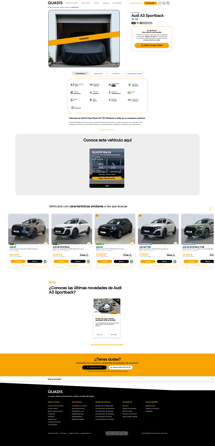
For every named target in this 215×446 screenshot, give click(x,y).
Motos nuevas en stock (55, 411)
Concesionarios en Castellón (104, 419)
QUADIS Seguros (77, 416)
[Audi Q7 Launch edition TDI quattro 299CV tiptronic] (28, 229)
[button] (210, 208)
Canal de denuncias (86, 433)
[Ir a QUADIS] (55, 3)
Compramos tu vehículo (79, 406)
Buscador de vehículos (129, 414)
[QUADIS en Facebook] (117, 433)
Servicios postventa (78, 408)
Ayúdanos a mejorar (73, 433)
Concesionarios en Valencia (104, 411)
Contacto (125, 406)
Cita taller (151, 3)
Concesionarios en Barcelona (104, 408)
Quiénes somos (150, 406)
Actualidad (148, 411)
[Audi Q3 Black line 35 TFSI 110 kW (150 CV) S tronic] (115, 229)
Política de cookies (53, 433)
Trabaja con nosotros (152, 408)
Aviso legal (63, 433)
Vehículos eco (52, 419)
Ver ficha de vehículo (28, 265)
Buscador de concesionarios (104, 406)
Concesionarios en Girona (103, 416)
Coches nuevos (53, 408)
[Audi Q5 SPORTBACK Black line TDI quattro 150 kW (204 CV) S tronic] (71, 229)
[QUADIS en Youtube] (125, 433)
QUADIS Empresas (78, 414)
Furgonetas (51, 414)
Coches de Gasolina (54, 422)
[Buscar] (168, 3)
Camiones (51, 416)
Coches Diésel (52, 424)
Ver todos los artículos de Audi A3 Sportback (107, 345)
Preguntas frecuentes (129, 408)
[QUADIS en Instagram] (121, 433)
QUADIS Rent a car (78, 411)
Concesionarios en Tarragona (104, 414)
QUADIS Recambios (78, 419)
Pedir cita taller (127, 411)
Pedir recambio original (129, 416)
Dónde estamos (137, 3)
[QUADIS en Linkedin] (112, 433)
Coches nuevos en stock (56, 406)
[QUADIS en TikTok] (108, 433)
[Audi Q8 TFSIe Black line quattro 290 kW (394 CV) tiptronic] (158, 229)
